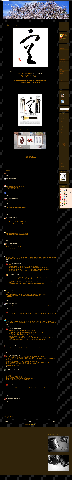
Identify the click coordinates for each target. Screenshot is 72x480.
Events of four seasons (63, 55)
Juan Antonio (8, 198)
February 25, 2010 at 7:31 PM (12, 172)
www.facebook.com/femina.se (30, 154)
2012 (61, 163)
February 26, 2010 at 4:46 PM (13, 185)
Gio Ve (7, 178)
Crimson (61, 80)
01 (62, 159)
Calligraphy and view (6, 3)
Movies (61, 50)
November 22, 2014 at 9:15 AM (15, 355)
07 (62, 150)
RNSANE (7, 206)
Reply (7, 175)
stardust (7, 319)
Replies (8, 261)
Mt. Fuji (61, 69)
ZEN (61, 57)
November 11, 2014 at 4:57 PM (12, 303)
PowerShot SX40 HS (66, 430)
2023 (61, 119)
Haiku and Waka (62, 52)
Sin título (61, 76)
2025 (61, 116)
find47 (61, 87)
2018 (61, 127)
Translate (66, 110)
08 (62, 148)
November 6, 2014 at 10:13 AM (13, 243)
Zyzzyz (7, 192)
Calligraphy (61, 46)
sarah (7, 345)
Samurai (61, 73)
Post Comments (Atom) (32, 424)
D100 (60, 82)
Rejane (7, 172)
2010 (61, 166)
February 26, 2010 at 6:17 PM (12, 192)
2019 (61, 126)
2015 (61, 132)
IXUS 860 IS (54, 430)
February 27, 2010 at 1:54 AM (14, 198)
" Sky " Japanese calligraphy (64, 140)
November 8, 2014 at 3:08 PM (18, 263)
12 (62, 135)
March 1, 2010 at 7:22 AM (12, 206)
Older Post (54, 421)
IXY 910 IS (58, 430)
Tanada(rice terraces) (63, 71)
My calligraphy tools (63, 75)
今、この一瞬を (11, 263)
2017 (61, 129)
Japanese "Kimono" (63, 65)
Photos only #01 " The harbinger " (64, 144)
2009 (61, 168)
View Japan (62, 99)
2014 (61, 134)
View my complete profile (63, 41)
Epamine (7, 185)
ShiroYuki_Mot (8, 369)
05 (62, 153)
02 (62, 158)
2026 (61, 115)
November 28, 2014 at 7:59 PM (15, 398)
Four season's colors (64, 93)
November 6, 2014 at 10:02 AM (13, 217)
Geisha (61, 84)
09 (62, 147)
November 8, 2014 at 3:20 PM (13, 290)
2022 (61, 121)
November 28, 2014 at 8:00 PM (18, 384)
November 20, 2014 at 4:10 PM (12, 345)
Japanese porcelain (62, 78)
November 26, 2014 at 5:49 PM (15, 369)
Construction (62, 54)
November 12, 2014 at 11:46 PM (13, 319)
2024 (61, 118)
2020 (61, 124)
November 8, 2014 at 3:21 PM (15, 274)
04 (62, 155)
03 (62, 156)
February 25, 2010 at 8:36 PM (12, 178)
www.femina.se (30, 152)
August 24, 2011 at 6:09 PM (13, 211)
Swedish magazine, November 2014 (36, 129)
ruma (6, 217)
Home (30, 421)
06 (62, 151)
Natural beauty (62, 48)
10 (62, 138)
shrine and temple (62, 59)
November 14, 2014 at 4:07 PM (18, 328)
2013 (61, 161)
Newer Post (6, 421)
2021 (61, 123)
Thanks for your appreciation (62, 67)
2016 (61, 130)
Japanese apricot (62, 63)
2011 (61, 164)
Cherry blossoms (62, 61)
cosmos (7, 303)
